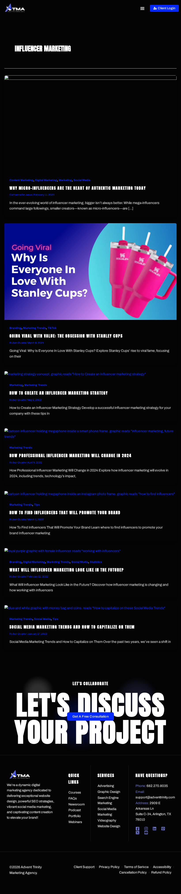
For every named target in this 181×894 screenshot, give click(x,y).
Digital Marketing (46, 180)
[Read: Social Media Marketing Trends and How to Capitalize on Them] (84, 608)
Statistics (96, 562)
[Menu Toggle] (142, 8)
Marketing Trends (34, 328)
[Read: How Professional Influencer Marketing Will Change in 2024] (90, 433)
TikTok (52, 328)
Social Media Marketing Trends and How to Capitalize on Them (72, 627)
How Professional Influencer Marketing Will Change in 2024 (70, 455)
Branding (15, 328)
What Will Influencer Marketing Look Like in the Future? (66, 570)
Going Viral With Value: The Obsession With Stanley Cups (66, 336)
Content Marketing (21, 180)
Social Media (82, 180)
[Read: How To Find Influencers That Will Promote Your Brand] (89, 493)
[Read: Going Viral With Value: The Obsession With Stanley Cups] (90, 271)
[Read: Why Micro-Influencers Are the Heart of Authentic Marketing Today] (90, 123)
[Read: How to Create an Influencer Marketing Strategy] (75, 374)
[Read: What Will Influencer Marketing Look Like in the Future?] (62, 551)
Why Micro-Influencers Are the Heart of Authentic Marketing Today (77, 188)
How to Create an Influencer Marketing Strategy (58, 393)
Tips (37, 504)
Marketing (65, 180)
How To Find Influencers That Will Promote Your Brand (65, 513)
